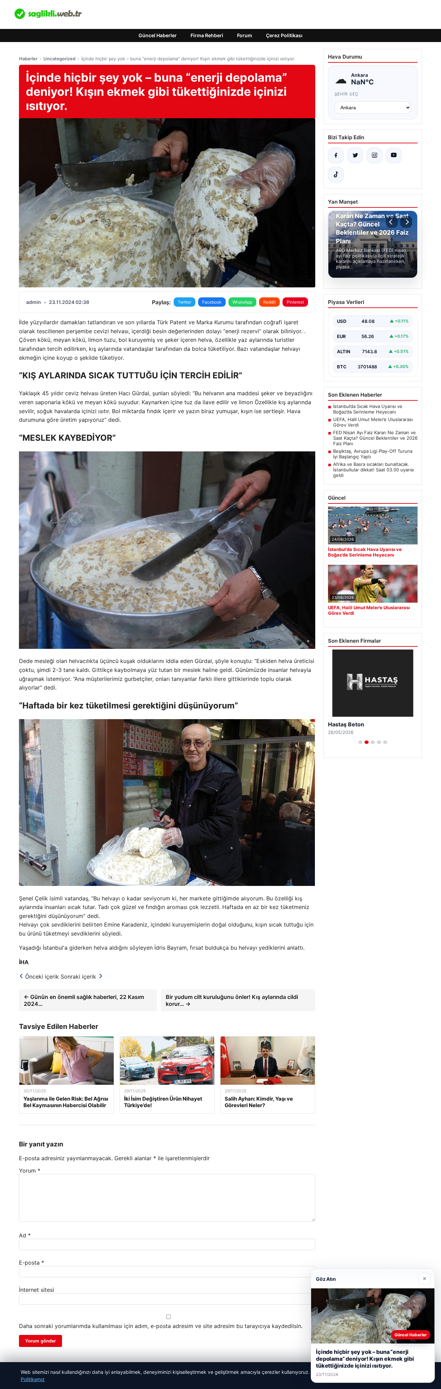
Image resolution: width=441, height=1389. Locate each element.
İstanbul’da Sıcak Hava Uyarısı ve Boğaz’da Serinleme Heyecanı (367, 409)
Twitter (184, 302)
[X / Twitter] (355, 155)
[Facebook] (336, 155)
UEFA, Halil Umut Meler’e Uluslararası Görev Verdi (373, 422)
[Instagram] (374, 155)
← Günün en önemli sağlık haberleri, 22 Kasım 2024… (84, 1000)
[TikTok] (336, 175)
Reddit (269, 302)
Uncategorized (59, 58)
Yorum (29, 1170)
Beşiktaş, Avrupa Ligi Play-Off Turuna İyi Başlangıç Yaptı (372, 453)
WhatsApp (242, 302)
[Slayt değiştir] (360, 742)
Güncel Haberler (158, 35)
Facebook (212, 302)
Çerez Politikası (284, 35)
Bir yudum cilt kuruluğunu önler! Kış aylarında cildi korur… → (232, 1000)
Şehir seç (347, 93)
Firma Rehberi (207, 35)
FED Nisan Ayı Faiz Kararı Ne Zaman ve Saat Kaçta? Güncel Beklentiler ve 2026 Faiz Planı (375, 438)
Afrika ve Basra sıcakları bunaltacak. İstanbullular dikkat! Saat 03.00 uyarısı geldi (373, 469)
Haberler (28, 58)
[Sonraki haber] (406, 222)
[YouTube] (394, 155)
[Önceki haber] (392, 222)
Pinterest (295, 302)
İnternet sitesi (36, 1289)
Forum (244, 35)
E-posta (31, 1262)
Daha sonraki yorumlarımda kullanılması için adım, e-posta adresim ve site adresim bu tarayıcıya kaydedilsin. (160, 1325)
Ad (25, 1235)
